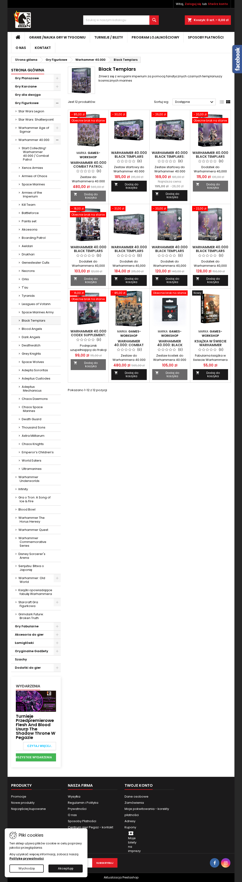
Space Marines (33, 184)
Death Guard (31, 419)
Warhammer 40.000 (33, 140)
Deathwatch (31, 345)
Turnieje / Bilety (108, 37)
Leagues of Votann (36, 304)
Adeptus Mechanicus (32, 388)
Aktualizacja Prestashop (121, 877)
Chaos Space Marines (32, 409)
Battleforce (30, 213)
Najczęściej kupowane (28, 809)
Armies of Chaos (34, 176)
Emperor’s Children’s (38, 452)
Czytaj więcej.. (39, 746)
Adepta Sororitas (35, 370)
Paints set (29, 221)
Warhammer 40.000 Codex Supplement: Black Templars (88, 335)
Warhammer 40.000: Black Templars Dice (170, 345)
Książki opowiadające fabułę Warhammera (35, 592)
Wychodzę (26, 868)
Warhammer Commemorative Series (32, 542)
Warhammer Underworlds (28, 479)
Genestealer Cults (35, 262)
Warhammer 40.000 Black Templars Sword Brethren (129, 156)
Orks (25, 279)
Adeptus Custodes (36, 378)
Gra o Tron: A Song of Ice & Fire (34, 499)
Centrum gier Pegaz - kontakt (90, 827)
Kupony (130, 827)
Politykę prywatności (26, 858)
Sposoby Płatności (206, 37)
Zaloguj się (193, 4)
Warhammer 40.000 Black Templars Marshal (210, 156)
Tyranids (28, 295)
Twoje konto (139, 785)
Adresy (130, 821)
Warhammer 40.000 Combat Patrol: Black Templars (88, 166)
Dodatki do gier (28, 667)
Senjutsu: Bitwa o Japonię (31, 568)
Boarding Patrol (34, 238)
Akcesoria (29, 229)
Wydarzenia (28, 686)
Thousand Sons (33, 427)
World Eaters (31, 460)
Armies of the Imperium (32, 194)
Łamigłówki (24, 643)
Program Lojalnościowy (155, 37)
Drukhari (28, 254)
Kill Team (28, 204)
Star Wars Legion (31, 111)
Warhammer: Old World (31, 580)
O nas (21, 47)
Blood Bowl (26, 509)
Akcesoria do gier (29, 634)
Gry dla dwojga (28, 94)
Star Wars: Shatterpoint (36, 119)
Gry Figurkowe (27, 103)
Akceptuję (65, 868)
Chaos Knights (33, 444)
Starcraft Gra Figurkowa (28, 604)
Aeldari (27, 246)
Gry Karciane (26, 86)
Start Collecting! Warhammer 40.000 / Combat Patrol (35, 154)
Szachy (21, 659)
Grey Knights (31, 353)
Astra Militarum (33, 435)
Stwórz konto (218, 4)
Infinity (23, 489)
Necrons (28, 271)
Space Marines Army (38, 312)
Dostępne (195, 102)
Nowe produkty (23, 802)
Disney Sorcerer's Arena (31, 556)
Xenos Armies (32, 168)
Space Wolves (33, 362)
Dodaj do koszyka (86, 196)
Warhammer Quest (33, 530)
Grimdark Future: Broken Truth (31, 616)
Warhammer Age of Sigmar (33, 130)
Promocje (18, 796)
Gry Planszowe (27, 78)
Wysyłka (74, 796)
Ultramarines (32, 469)
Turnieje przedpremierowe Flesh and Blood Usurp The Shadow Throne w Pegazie (35, 726)
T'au (25, 287)
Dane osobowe (136, 796)
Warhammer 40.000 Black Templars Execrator (170, 251)
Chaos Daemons (35, 399)
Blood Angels (32, 329)
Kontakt (43, 47)
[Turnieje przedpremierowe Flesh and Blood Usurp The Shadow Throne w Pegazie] (36, 701)
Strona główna (27, 70)
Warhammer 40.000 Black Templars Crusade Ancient (210, 251)
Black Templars (33, 320)
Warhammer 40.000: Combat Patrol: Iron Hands (129, 345)
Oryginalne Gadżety (31, 651)
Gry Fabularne (27, 626)
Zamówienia (134, 802)
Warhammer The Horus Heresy (31, 519)
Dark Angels (31, 337)
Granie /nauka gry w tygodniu (57, 37)
